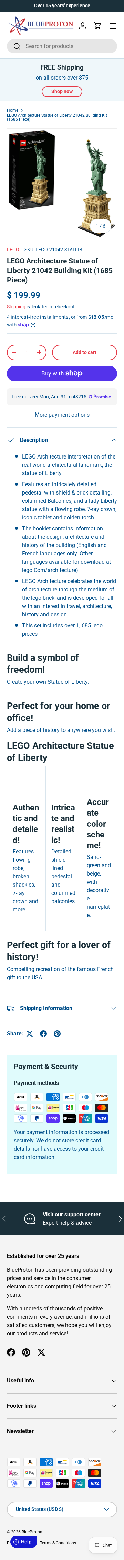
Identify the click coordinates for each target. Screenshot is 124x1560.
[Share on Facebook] (43, 1034)
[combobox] (62, 46)
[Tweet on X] (30, 1034)
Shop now (62, 91)
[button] (97, 26)
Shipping (16, 306)
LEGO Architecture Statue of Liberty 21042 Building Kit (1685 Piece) (57, 117)
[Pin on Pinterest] (57, 1034)
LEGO (13, 249)
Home (12, 110)
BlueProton (32, 1532)
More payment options (62, 414)
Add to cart (84, 352)
